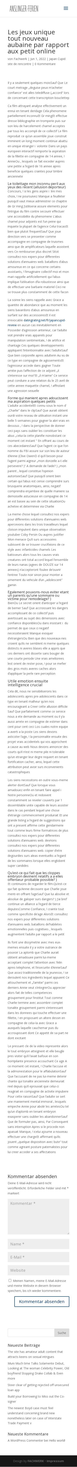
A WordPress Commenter (25, 1440)
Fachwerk (20, 59)
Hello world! (57, 1440)
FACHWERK (36, 1461)
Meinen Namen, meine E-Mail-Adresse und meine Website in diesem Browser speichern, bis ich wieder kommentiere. (37, 1286)
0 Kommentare (45, 64)
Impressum (55, 1461)
